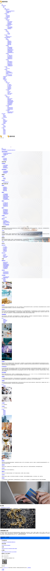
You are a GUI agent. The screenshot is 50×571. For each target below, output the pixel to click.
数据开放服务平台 (5, 209)
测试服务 (3, 376)
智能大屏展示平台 (5, 204)
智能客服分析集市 (5, 197)
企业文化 (4, 413)
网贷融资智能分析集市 (6, 196)
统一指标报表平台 (5, 203)
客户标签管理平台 (5, 210)
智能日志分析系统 (5, 262)
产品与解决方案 (4, 149)
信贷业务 (3, 156)
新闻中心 (3, 384)
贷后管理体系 (3, 163)
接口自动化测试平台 (5, 272)
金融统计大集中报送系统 (6, 222)
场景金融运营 (5, 281)
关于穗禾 (3, 409)
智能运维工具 (3, 260)
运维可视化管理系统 (5, 265)
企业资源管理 (3, 275)
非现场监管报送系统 (5, 221)
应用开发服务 (4, 372)
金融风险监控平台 (5, 205)
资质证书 (3, 471)
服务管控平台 (5, 249)
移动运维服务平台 (5, 267)
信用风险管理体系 (4, 169)
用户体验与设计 (4, 366)
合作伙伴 (3, 468)
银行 (6, 507)
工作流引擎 (4, 254)
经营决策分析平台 (5, 206)
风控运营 (4, 280)
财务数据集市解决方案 (6, 199)
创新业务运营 (3, 278)
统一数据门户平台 (5, 202)
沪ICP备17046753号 (5, 567)
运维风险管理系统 (5, 266)
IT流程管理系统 (5, 268)
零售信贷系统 (5, 159)
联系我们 (4, 414)
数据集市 (3, 192)
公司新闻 (4, 385)
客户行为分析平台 (5, 211)
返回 (3, 6)
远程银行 (3, 176)
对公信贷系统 (5, 158)
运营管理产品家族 (5, 277)
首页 (2, 148)
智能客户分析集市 (5, 195)
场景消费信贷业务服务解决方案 (7, 153)
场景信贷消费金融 (4, 151)
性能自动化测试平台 (5, 273)
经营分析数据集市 (5, 198)
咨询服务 (4, 319)
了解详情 (3, 230)
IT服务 (2, 318)
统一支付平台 (5, 217)
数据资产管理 (5, 190)
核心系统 (3, 180)
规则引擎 (4, 255)
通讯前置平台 (5, 251)
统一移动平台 (5, 248)
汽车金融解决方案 (5, 154)
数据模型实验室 (5, 212)
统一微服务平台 (5, 247)
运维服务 (3, 380)
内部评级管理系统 (5, 171)
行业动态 (4, 386)
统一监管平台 (5, 220)
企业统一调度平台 (5, 256)
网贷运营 (4, 279)
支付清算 (3, 215)
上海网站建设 (29, 567)
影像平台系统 (5, 257)
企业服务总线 (5, 250)
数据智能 (3, 185)
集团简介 (4, 410)
